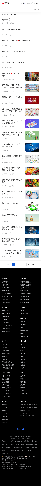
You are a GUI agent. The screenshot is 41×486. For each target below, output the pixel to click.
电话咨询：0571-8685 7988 (28, 405)
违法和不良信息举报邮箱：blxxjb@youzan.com (24, 444)
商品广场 (4, 450)
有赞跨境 (34, 447)
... (24, 264)
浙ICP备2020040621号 (8, 460)
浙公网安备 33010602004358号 (13, 456)
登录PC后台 (20, 429)
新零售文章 (20, 450)
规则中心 (26, 441)
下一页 (33, 264)
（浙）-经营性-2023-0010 (23, 466)
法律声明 (4, 441)
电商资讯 (5, 14)
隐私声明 (11, 441)
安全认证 (34, 441)
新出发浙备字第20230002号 (10, 463)
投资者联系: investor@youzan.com (27, 414)
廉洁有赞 (4, 444)
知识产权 (19, 441)
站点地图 (28, 450)
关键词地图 (5, 453)
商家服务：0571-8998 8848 (28, 407)
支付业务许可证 (6, 447)
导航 (37, 3)
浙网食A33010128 (7, 466)
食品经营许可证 (17, 447)
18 (28, 264)
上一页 (8, 264)
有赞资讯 (11, 450)
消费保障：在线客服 (26, 410)
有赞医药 (26, 447)
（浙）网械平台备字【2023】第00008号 (13, 464)
